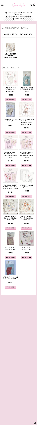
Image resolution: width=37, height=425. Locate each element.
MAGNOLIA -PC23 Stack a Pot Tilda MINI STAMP (10, 278)
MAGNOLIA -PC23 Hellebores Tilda (10, 248)
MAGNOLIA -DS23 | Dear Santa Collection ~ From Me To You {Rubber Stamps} (26, 121)
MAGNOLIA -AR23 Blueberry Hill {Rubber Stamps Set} (10, 218)
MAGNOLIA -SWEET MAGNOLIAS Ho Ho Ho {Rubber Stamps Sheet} (10, 186)
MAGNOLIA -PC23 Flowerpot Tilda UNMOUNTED (10, 89)
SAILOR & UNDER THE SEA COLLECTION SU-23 (10, 55)
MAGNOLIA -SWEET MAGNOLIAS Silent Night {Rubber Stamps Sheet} (26, 154)
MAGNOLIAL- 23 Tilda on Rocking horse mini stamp (26, 89)
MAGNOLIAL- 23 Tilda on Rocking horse (10, 120)
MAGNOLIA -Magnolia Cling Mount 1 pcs (26, 186)
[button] (34, 5)
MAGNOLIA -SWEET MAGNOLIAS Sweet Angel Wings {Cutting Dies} (10, 154)
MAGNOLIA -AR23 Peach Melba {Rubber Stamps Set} (26, 218)
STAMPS (7, 27)
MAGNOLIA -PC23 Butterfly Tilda (26, 248)
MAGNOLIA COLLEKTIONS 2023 (20, 28)
